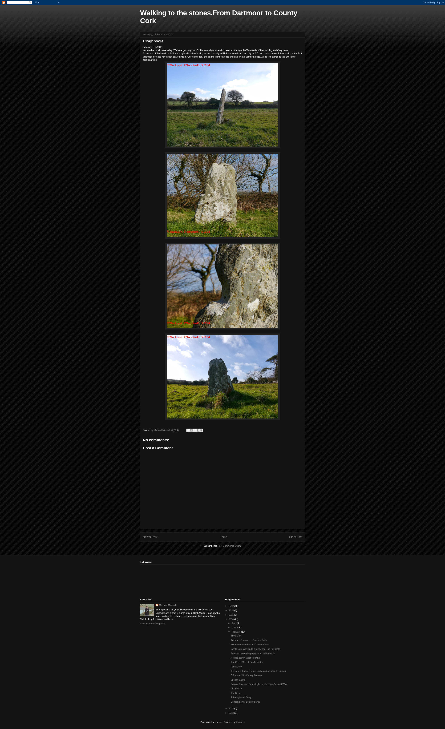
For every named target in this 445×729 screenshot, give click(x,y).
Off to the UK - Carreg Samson (246, 675)
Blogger (240, 722)
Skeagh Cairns (238, 680)
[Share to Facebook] (198, 430)
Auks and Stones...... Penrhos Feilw (249, 640)
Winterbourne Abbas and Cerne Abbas (250, 644)
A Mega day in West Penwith (245, 657)
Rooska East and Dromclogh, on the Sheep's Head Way (259, 684)
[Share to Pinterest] (201, 430)
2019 (231, 606)
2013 (231, 708)
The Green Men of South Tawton (247, 662)
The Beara (236, 693)
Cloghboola (236, 688)
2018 (231, 610)
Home (223, 536)
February (236, 632)
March (235, 627)
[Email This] (188, 430)
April (234, 623)
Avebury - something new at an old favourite (253, 653)
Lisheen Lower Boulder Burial (245, 701)
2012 (231, 713)
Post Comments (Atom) (229, 546)
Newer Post (150, 536)
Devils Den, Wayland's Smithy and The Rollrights (255, 649)
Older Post (295, 536)
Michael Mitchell (168, 605)
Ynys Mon (236, 635)
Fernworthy (236, 666)
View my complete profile (152, 623)
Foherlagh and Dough (241, 697)
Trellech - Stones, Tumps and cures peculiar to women (258, 671)
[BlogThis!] (191, 430)
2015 (231, 615)
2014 (231, 619)
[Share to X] (194, 430)
